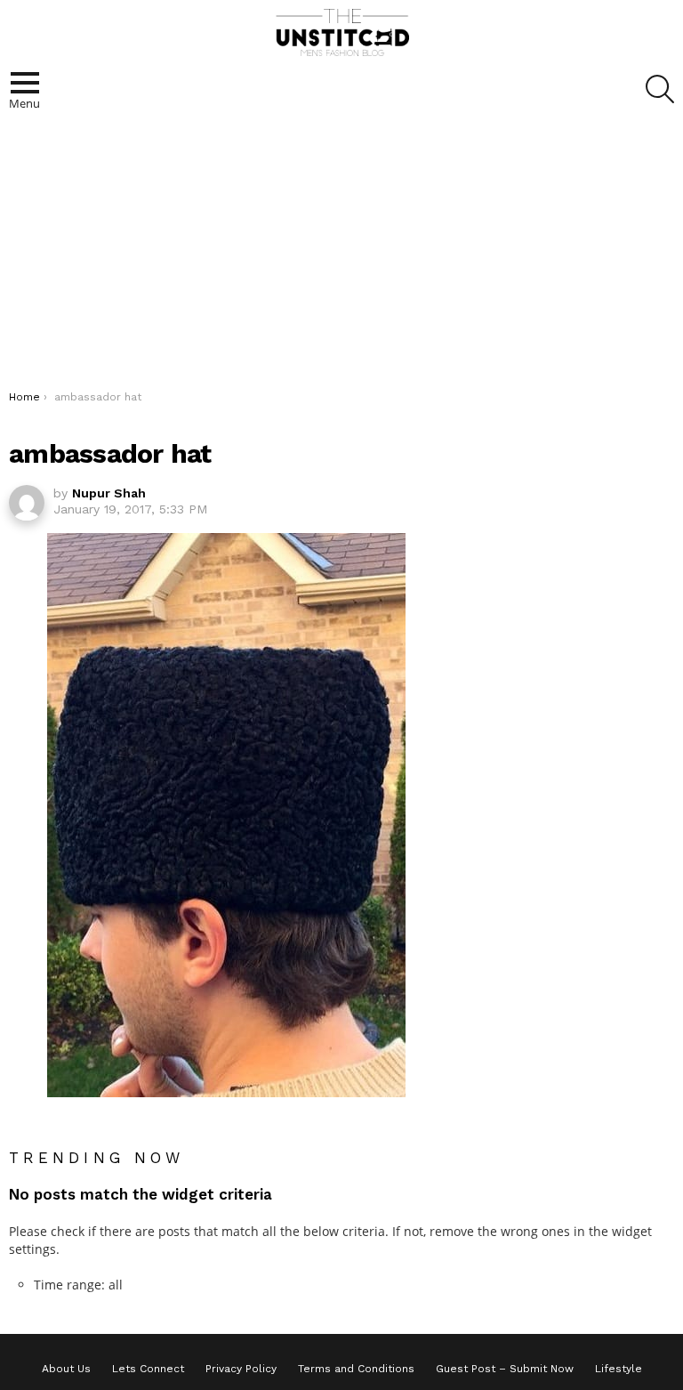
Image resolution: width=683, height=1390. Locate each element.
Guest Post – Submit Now (505, 1368)
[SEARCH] (660, 89)
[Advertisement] (341, 256)
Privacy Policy (241, 1368)
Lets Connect (148, 1368)
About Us (66, 1368)
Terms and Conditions (356, 1368)
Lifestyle (618, 1368)
